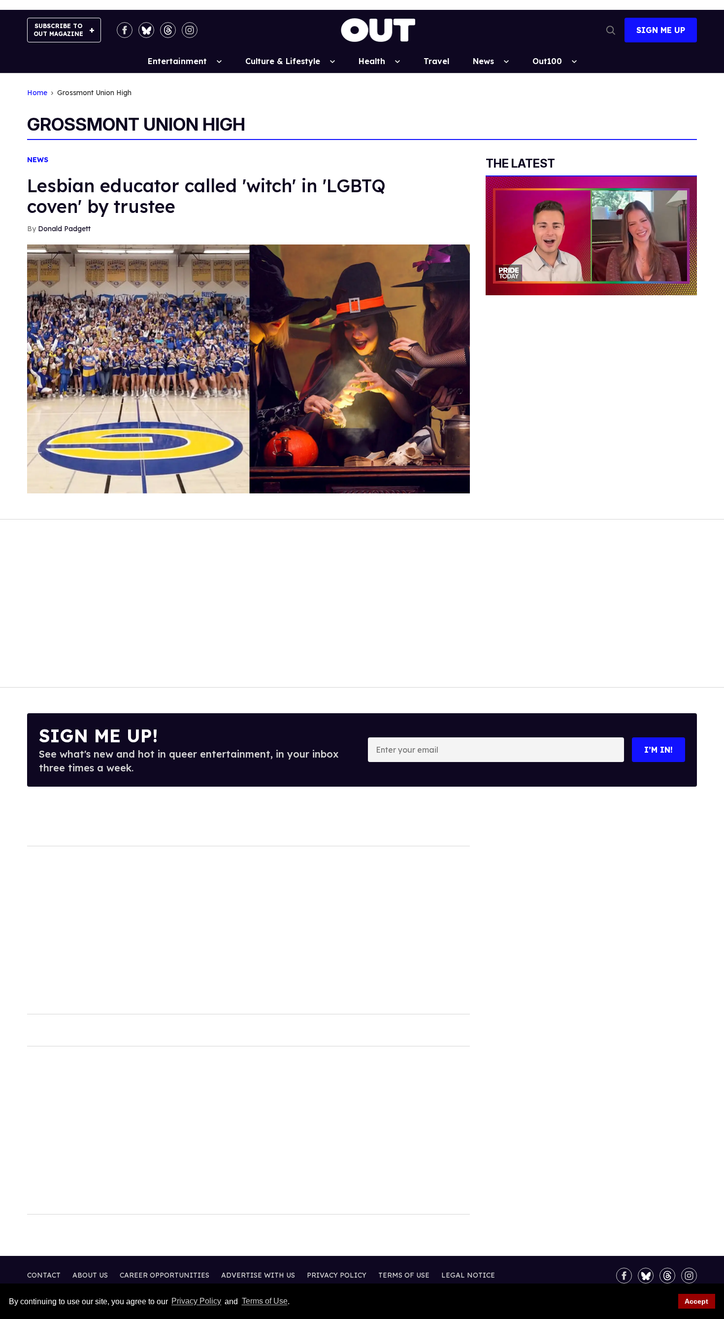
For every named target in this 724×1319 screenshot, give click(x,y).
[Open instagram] (189, 30)
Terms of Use (264, 1301)
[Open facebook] (124, 30)
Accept (696, 1301)
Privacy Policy (196, 1301)
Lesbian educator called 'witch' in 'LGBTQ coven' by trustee (206, 195)
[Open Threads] (168, 30)
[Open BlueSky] (146, 30)
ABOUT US (90, 1275)
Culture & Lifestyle (282, 61)
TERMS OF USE (403, 1275)
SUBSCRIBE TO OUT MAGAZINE (58, 29)
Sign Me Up (660, 30)
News (483, 61)
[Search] (611, 30)
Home (37, 93)
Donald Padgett (64, 229)
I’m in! (658, 750)
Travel (436, 61)
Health (372, 61)
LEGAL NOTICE (468, 1275)
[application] (591, 235)
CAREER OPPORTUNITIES (164, 1275)
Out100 (547, 61)
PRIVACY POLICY (336, 1275)
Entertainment (177, 61)
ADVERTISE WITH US (258, 1275)
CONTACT (44, 1275)
